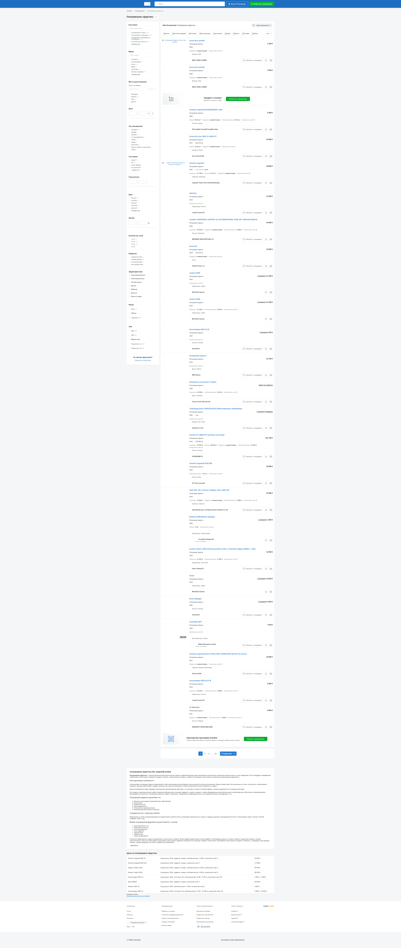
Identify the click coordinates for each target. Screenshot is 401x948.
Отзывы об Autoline (168, 922)
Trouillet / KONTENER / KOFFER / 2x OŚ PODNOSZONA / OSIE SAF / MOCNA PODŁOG (223, 219)
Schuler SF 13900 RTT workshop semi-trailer (207, 435)
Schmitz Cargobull (196, 163)
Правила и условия (168, 911)
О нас (129, 911)
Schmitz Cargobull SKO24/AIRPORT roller (205, 110)
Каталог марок (167, 925)
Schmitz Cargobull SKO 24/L (137, 863)
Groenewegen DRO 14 (135, 891)
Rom (128, 926)
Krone (191, 576)
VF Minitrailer (194, 707)
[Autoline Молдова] (134, 4)
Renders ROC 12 (133, 886)
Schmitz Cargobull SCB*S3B (200, 463)
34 (216, 754)
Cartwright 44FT (195, 622)
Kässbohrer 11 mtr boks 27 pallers (202, 382)
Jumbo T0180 (194, 273)
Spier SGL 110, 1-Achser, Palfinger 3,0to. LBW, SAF (209, 490)
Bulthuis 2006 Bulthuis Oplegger (202, 517)
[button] (266, 60)
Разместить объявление (238, 99)
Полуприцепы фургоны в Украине (138, 896)
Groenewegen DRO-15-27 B (200, 681)
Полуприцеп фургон (197, 356)
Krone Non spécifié (197, 41)
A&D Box (193, 193)
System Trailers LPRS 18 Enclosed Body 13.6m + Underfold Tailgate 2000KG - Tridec (222, 549)
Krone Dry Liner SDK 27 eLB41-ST (203, 136)
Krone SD (193, 246)
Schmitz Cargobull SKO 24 (137, 858)
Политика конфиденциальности (172, 915)
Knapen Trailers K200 (135, 872)
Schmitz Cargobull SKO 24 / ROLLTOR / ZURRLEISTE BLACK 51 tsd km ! (218, 654)
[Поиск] (156, 4)
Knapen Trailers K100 (135, 867)
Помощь (130, 915)
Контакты (130, 918)
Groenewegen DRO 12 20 (199, 329)
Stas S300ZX (132, 882)
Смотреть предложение (255, 739)
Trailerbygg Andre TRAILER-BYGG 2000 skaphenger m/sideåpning (215, 409)
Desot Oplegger (195, 599)
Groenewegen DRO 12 (135, 877)
